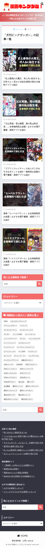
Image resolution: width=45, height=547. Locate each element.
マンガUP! (21, 351)
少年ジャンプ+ (8, 365)
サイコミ (23, 339)
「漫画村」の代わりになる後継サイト (19, 465)
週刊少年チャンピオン (11, 399)
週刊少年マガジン (27, 399)
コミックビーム (30, 334)
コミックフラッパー (10, 339)
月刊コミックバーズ (26, 369)
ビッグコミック (9, 347)
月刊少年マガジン (9, 382)
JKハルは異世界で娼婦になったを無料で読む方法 (23, 450)
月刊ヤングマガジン (10, 378)
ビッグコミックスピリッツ (25, 347)
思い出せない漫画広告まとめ (15, 432)
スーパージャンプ (9, 343)
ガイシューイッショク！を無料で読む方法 (21, 453)
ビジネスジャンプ (24, 343)
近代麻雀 (7, 386)
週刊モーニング (18, 386)
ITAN (5, 321)
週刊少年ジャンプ (24, 395)
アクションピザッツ (10, 326)
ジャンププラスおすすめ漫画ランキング (20, 491)
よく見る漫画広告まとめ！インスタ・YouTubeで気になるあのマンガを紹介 (22, 17)
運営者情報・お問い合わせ (22, 540)
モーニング (7, 356)
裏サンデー (30, 382)
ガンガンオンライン (10, 330)
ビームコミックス (9, 351)
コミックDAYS (17, 334)
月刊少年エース (25, 378)
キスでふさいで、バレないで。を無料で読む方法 (23, 442)
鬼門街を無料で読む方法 (13, 446)
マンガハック (32, 351)
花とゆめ (21, 382)
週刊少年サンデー (9, 395)
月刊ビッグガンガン (10, 373)
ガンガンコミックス (26, 330)
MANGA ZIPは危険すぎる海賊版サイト (19, 476)
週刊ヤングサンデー (32, 386)
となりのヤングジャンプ (18, 321)
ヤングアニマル (34, 356)
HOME (24, 535)
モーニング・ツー (20, 356)
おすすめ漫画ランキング (13, 488)
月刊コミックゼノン (10, 369)
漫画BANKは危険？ (11, 469)
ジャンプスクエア (34, 339)
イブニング (23, 326)
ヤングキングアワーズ (11, 360)
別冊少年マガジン (27, 360)
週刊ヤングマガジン (26, 391)
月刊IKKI (19, 365)
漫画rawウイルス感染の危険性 (16, 472)
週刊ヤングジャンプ (10, 391)
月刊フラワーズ (25, 373)
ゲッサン (7, 334)
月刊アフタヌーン (31, 365)
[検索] (39, 284)
